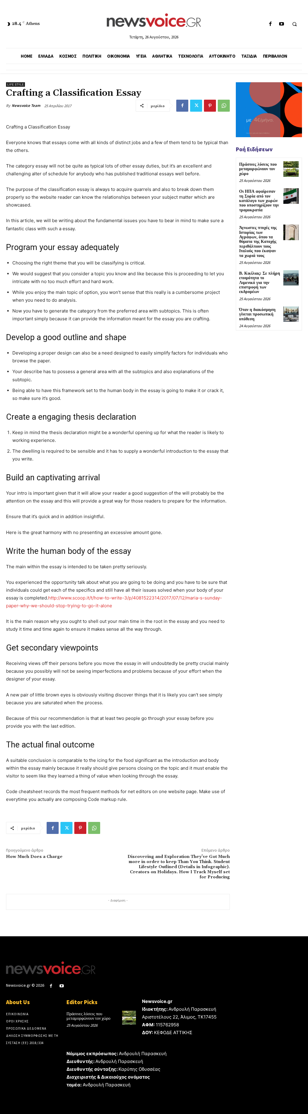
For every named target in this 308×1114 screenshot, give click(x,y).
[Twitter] (196, 106)
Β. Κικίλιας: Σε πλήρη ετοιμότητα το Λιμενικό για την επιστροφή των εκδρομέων (259, 283)
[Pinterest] (210, 106)
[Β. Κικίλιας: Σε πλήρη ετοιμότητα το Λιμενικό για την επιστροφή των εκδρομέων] (291, 277)
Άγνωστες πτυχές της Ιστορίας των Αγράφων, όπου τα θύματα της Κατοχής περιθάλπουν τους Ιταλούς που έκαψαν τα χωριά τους (258, 241)
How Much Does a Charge (34, 856)
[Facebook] (270, 24)
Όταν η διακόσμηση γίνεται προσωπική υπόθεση (257, 314)
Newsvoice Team (26, 105)
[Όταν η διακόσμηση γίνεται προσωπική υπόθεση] (291, 314)
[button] (294, 24)
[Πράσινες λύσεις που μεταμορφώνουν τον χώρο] (291, 169)
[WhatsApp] (224, 106)
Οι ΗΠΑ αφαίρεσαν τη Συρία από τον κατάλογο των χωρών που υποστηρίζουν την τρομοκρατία (259, 201)
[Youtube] (281, 24)
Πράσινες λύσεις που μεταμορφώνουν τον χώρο (258, 169)
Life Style (15, 84)
